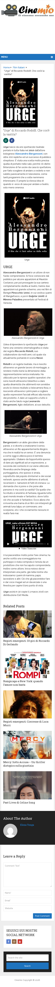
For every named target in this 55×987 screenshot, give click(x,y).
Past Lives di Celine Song (19, 802)
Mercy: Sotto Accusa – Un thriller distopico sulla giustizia (24, 763)
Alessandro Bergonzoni (28, 153)
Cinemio (18, 980)
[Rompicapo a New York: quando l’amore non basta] (27, 664)
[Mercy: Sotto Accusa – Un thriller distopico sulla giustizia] (27, 745)
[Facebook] (8, 941)
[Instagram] (14, 941)
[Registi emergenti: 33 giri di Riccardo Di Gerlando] (27, 624)
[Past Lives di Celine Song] (27, 785)
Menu (4, 57)
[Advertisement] (27, 38)
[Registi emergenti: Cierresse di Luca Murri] (27, 704)
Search (27, 966)
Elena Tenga (27, 824)
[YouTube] (20, 941)
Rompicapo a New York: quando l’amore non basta (23, 682)
